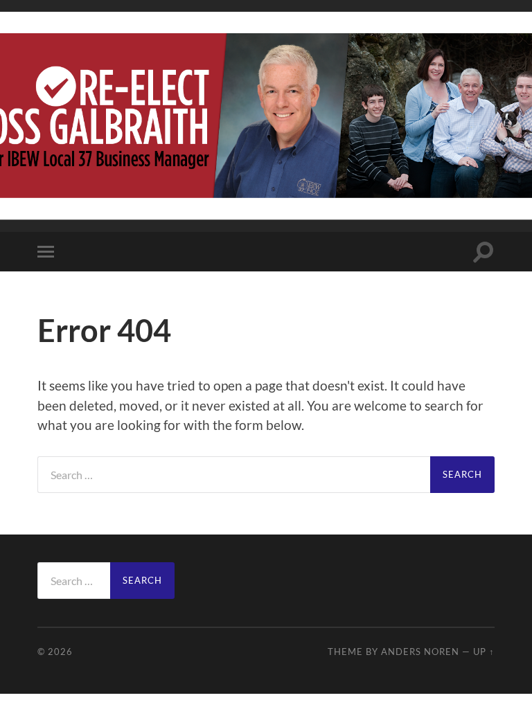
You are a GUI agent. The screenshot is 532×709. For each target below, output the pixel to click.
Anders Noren (420, 651)
